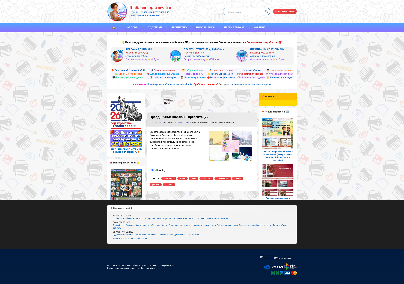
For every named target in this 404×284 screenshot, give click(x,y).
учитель (155, 184)
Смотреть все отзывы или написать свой (128, 239)
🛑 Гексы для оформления (221, 77)
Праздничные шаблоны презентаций (179, 117)
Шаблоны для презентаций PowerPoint (216, 122)
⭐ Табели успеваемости (221, 74)
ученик (238, 178)
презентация (222, 178)
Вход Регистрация (284, 11)
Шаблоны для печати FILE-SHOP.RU (136, 265)
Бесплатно (179, 27)
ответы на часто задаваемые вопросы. (250, 84)
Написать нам (234, 27)
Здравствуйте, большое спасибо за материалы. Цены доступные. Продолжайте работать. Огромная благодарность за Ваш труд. (171, 218)
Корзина (259, 27)
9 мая (182, 178)
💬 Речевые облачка (250, 70)
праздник (206, 178)
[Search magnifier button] (266, 11)
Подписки (155, 27)
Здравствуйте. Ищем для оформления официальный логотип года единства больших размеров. (156, 235)
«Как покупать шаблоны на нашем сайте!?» (169, 84)
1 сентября (169, 178)
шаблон (169, 184)
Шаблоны (131, 27)
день (193, 178)
